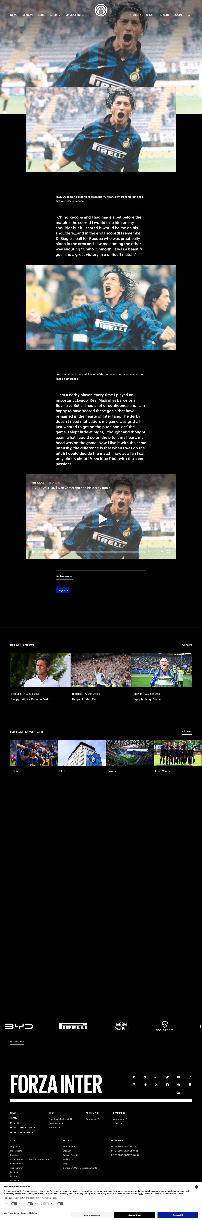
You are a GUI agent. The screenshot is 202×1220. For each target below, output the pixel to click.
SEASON (27, 14)
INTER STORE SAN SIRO (123, 1151)
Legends (63, 590)
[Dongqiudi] (190, 1085)
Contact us (91, 1119)
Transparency (16, 1168)
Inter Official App (20, 1132)
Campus (117, 1113)
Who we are (119, 1119)
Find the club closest (59, 1119)
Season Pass (69, 1155)
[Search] (189, 15)
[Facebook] (167, 1085)
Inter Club (15, 1180)
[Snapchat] (145, 1085)
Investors (14, 1155)
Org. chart (15, 1146)
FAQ (65, 1163)
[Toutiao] (179, 1092)
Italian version (64, 576)
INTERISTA (135, 14)
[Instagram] (134, 1085)
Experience (54, 1123)
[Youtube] (179, 1077)
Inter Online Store (21, 1127)
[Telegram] (133, 1077)
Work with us (16, 1163)
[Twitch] (190, 1077)
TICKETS (163, 14)
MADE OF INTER (74, 14)
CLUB (41, 14)
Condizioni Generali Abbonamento (80, 1168)
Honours (14, 1176)
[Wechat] (179, 1085)
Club (51, 1113)
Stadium (67, 1151)
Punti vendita (69, 1146)
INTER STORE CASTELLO (123, 1155)
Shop (149, 14)
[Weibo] (144, 1077)
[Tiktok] (167, 1077)
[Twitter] (156, 1085)
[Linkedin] (156, 1077)
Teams (13, 1118)
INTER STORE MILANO (122, 1146)
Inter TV (55, 14)
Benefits (53, 1127)
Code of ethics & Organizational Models (29, 1159)
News (13, 1113)
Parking (66, 1159)
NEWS (13, 14)
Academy (91, 1113)
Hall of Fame (16, 1151)
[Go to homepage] (101, 10)
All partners (17, 1041)
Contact (14, 1172)
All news (187, 644)
